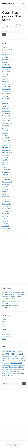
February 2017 (6, 111)
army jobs (21, 351)
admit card (6, 351)
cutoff (22, 356)
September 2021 (7, 50)
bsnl (3, 356)
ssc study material (14, 373)
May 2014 (5, 191)
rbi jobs (20, 367)
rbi (16, 367)
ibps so (20, 360)
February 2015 (6, 169)
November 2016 (6, 118)
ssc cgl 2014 (13, 371)
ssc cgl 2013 (6, 371)
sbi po (16, 369)
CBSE (3, 322)
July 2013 (5, 216)
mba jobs (21, 365)
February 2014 (6, 199)
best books (19, 354)
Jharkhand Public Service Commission (13, 292)
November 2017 (6, 91)
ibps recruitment (10, 360)
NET (3, 367)
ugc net (11, 375)
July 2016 (5, 128)
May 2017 (5, 103)
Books (4, 319)
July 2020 (5, 57)
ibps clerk (22, 358)
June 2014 (5, 189)
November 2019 (6, 59)
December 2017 (6, 89)
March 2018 (5, 81)
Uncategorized (6, 336)
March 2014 (5, 196)
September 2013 (7, 211)
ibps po (4, 360)
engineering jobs (13, 358)
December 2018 (6, 67)
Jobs (3, 326)
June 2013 (5, 218)
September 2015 (7, 152)
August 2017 (5, 98)
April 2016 (5, 135)
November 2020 (7, 54)
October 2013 (6, 209)
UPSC (4, 339)
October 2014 (6, 179)
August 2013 (5, 213)
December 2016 (6, 116)
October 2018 (6, 72)
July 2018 (5, 74)
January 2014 (6, 201)
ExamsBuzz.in (8, 4)
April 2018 (5, 79)
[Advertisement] (8, 259)
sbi (10, 369)
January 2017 (6, 113)
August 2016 (5, 125)
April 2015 (5, 165)
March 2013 (5, 226)
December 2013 (6, 204)
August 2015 (5, 155)
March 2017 (5, 108)
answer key (14, 351)
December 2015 (6, 145)
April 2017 (5, 106)
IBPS (3, 324)
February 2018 (6, 84)
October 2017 (6, 94)
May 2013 (5, 221)
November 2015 (6, 147)
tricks (5, 375)
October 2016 (6, 120)
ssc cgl (21, 369)
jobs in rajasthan (9, 365)
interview (4, 365)
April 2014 (5, 194)
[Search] (4, 34)
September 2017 (7, 96)
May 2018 (5, 76)
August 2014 (5, 184)
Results (4, 329)
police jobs (7, 367)
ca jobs (5, 356)
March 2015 (5, 167)
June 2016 (5, 130)
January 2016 (6, 143)
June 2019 (5, 62)
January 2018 (6, 86)
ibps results (15, 360)
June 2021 (5, 52)
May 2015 (5, 162)
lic (14, 365)
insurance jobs (16, 363)
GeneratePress (14, 445)
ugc (8, 375)
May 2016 (5, 133)
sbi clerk (12, 369)
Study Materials (6, 334)
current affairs (16, 356)
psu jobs (13, 367)
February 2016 (6, 140)
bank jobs (9, 354)
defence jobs (5, 358)
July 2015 (5, 157)
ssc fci (22, 371)
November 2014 (6, 177)
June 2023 (5, 47)
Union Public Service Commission (11, 299)
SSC (3, 331)
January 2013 (6, 231)
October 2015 (6, 150)
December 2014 (6, 174)
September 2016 (7, 123)
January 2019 (6, 64)
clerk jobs (9, 356)
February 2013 (6, 228)
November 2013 (6, 206)
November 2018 (6, 69)
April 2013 (5, 223)
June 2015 (5, 160)
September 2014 (7, 182)
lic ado (16, 365)
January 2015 (6, 172)
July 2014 (5, 187)
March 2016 (5, 138)
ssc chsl (18, 371)
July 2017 (5, 101)
